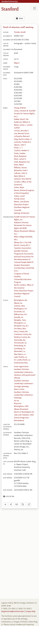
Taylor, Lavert (19, 196)
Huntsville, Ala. (20, 340)
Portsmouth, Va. (20, 343)
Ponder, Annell (19, 32)
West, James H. (20, 159)
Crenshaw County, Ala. (23, 334)
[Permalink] (29, 504)
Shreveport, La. (20, 323)
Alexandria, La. (20, 351)
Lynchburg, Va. (19, 348)
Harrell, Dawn (19, 199)
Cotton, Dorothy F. (21, 130)
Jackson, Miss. (19, 306)
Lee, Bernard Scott (21, 133)
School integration (21, 417)
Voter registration (21, 366)
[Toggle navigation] (34, 8)
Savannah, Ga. (19, 311)
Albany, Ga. (18, 303)
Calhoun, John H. (20, 173)
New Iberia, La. (20, 354)
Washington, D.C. (21, 308)
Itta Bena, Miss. (20, 328)
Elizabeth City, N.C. (21, 326)
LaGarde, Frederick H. (22, 142)
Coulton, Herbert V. (21, 150)
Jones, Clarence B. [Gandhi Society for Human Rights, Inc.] (25, 114)
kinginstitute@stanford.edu (12, 611)
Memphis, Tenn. (20, 320)
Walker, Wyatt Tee (21, 119)
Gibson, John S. (20, 145)
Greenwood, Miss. (21, 363)
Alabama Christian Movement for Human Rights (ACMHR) (23, 225)
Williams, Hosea (20, 167)
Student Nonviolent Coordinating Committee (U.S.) (24, 268)
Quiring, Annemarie (21, 213)
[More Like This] (22, 504)
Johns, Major (19, 187)
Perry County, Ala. (21, 331)
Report (17, 63)
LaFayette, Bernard (21, 136)
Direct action (19, 389)
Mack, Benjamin (20, 156)
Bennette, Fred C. (21, 170)
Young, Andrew (20, 108)
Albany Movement (21, 409)
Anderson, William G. (22, 122)
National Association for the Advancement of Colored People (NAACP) (24, 259)
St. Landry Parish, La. (22, 360)
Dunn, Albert (19, 164)
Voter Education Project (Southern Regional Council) (24, 293)
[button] (11, 504)
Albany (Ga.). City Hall (22, 242)
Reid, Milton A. (19, 176)
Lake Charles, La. (20, 357)
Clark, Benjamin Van (22, 162)
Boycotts (17, 403)
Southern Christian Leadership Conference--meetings (24, 395)
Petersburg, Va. (20, 345)
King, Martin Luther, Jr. (23, 139)
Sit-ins (16, 400)
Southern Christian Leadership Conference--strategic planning (24, 383)
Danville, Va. (19, 317)
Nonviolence (19, 420)
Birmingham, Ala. (21, 300)
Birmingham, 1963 (21, 406)
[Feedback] (16, 504)
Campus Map (30, 611)
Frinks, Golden (19, 153)
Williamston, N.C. (21, 314)
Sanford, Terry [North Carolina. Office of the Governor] (23, 182)
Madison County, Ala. (22, 337)
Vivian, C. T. (18, 147)
